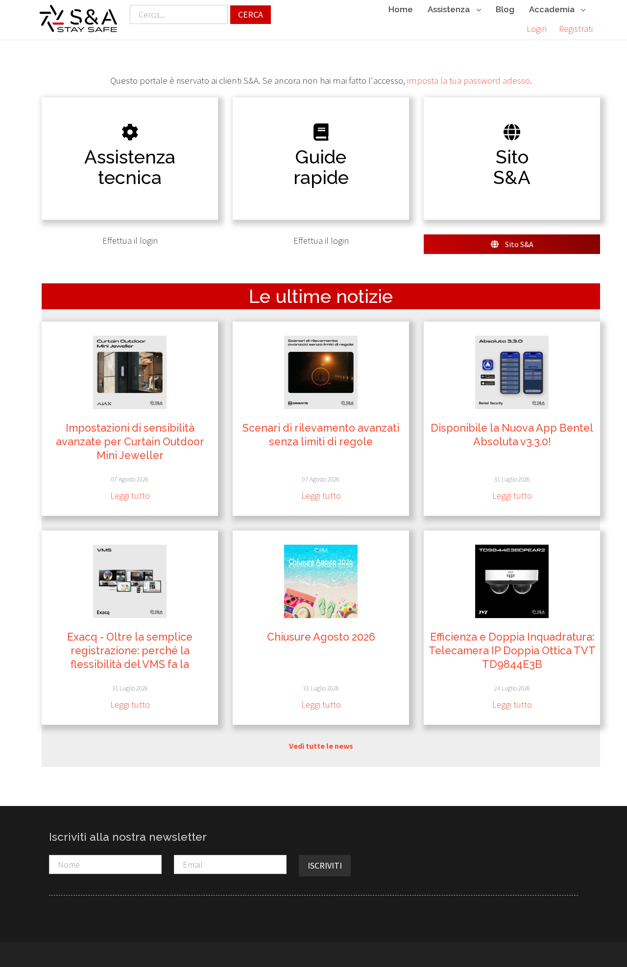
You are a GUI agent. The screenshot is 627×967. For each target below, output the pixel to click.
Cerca (250, 14)
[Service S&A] (78, 18)
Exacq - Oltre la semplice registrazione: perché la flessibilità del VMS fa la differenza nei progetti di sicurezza (130, 664)
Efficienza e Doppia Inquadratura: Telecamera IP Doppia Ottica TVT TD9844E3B (512, 650)
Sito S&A (518, 244)
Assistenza (450, 9)
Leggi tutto (130, 495)
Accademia (553, 9)
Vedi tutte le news (321, 746)
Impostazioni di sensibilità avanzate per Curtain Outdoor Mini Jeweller (130, 441)
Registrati (576, 28)
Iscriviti (325, 865)
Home (400, 9)
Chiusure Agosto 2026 (321, 637)
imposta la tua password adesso (468, 80)
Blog (505, 9)
